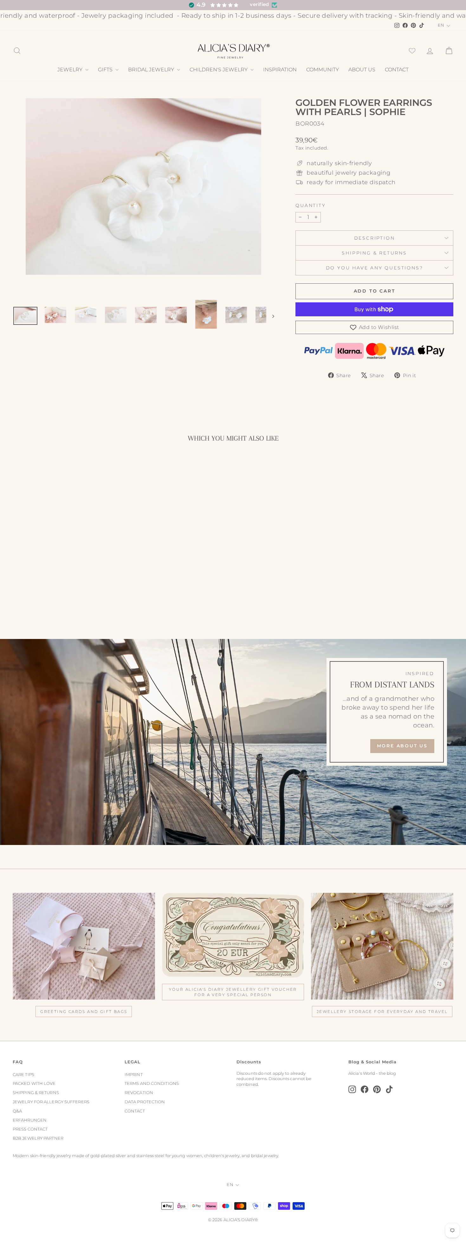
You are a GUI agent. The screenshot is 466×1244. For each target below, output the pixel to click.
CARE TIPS (23, 1074)
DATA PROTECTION (145, 1101)
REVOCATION (139, 1092)
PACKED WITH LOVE (34, 1083)
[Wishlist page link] (412, 51)
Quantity (310, 205)
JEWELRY (70, 70)
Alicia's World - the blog (372, 1073)
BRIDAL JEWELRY (151, 70)
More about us (402, 746)
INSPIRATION (280, 70)
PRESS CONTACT (30, 1129)
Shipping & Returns (374, 253)
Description (374, 238)
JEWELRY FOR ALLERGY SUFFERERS (51, 1101)
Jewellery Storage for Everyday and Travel (382, 1011)
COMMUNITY (322, 70)
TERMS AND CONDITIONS (152, 1083)
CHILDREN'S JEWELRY (219, 70)
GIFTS (106, 70)
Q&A (17, 1111)
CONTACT (397, 70)
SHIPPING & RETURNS (36, 1092)
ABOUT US (361, 70)
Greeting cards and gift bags (83, 1011)
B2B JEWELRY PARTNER (38, 1138)
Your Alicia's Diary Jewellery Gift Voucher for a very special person (233, 992)
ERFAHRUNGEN (30, 1120)
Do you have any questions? (374, 268)
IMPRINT (134, 1074)
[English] (444, 25)
